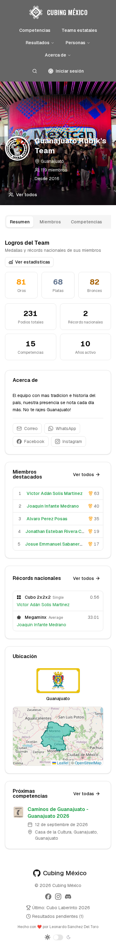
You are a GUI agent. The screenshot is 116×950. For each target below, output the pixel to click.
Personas (75, 42)
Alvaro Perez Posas (47, 518)
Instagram (72, 441)
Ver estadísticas (32, 262)
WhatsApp (66, 428)
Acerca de (55, 55)
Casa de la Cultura (53, 832)
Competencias (34, 30)
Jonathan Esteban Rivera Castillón (61, 531)
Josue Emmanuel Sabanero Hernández (65, 544)
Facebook (34, 441)
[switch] (58, 937)
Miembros (50, 222)
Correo (31, 428)
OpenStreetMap (88, 762)
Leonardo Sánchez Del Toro (73, 926)
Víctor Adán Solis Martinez (55, 493)
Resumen (20, 222)
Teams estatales (79, 30)
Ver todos (26, 194)
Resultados (37, 42)
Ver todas (83, 793)
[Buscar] (34, 71)
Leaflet (62, 762)
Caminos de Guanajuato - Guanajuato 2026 (58, 812)
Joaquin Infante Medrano (53, 506)
